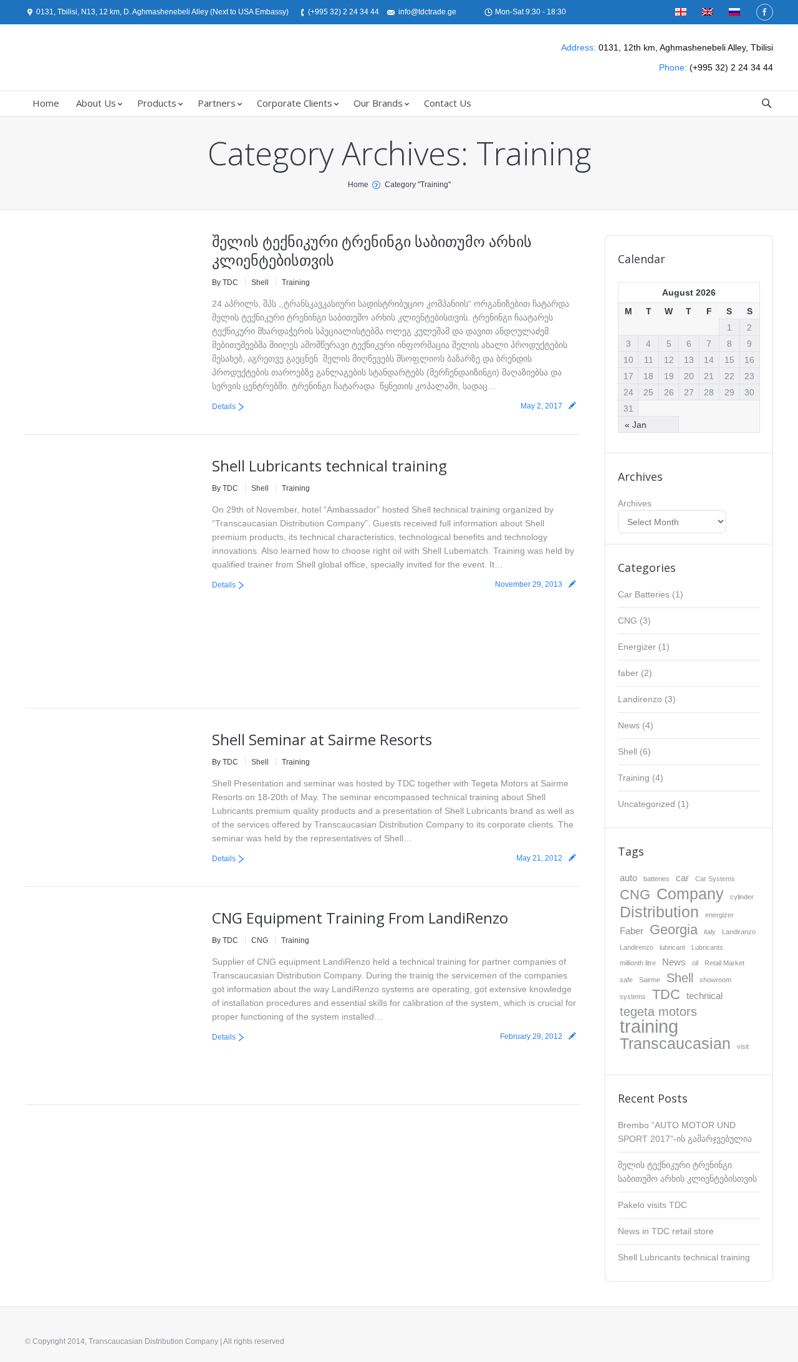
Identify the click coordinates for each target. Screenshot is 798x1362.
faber (628, 673)
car (682, 877)
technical (704, 995)
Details (224, 406)
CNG (259, 940)
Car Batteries (644, 594)
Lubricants (707, 947)
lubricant (672, 947)
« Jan (636, 425)
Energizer (637, 647)
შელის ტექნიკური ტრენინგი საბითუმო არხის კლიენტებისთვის (372, 250)
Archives (634, 503)
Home (358, 184)
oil (695, 963)
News (629, 725)
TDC (666, 995)
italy (710, 931)
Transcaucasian (675, 1043)
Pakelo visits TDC (652, 1205)
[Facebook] (764, 12)
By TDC (225, 282)
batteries (656, 878)
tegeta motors (658, 1011)
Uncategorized (646, 804)
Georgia (674, 930)
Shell (260, 282)
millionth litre (638, 963)
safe (626, 979)
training (649, 1026)
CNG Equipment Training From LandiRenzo (360, 917)
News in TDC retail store (666, 1231)
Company (690, 894)
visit (743, 1046)
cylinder (742, 897)
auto (628, 877)
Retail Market (724, 963)
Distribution (659, 912)
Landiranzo (739, 931)
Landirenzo (640, 699)
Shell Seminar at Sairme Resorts (322, 739)
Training (296, 282)
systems (633, 996)
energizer (719, 915)
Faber (631, 930)
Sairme (649, 979)
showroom (715, 979)
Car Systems (715, 878)
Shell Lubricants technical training (329, 465)
